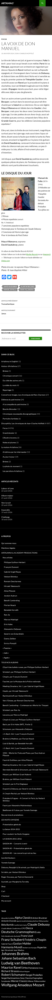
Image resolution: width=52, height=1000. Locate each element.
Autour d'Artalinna (9, 366)
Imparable (5, 510)
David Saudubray (10, 286)
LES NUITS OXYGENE (10, 820)
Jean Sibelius (19, 950)
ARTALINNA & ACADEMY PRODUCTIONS (19, 553)
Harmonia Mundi (11, 947)
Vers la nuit (6, 503)
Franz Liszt (27, 935)
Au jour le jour (9, 457)
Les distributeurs (8, 858)
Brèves (5, 371)
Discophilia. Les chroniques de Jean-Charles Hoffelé (22, 423)
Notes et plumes (9, 442)
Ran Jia (7, 615)
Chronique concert (10, 376)
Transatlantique (9, 302)
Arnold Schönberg (27, 921)
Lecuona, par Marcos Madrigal (15, 715)
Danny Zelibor (10, 638)
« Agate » (6, 658)
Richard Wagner (24, 971)
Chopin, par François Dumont (15, 677)
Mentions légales (8, 548)
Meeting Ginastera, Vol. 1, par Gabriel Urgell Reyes (23, 686)
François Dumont (11, 567)
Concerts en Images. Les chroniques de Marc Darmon (23, 395)
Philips (40, 968)
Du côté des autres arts (12, 380)
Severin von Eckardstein (14, 634)
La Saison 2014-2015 (11, 829)
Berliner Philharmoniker (41, 921)
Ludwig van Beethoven (20, 963)
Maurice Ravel (11, 967)
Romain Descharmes (12, 581)
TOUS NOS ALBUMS (9, 662)
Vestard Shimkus (11, 576)
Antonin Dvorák (8, 920)
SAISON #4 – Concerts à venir (15, 843)
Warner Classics (19, 980)
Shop (3, 886)
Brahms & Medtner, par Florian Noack (18, 739)
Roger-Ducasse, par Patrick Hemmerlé (17, 877)
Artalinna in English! (9, 361)
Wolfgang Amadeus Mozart (22, 985)
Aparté (19, 921)
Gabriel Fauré (7, 944)
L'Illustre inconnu (10, 438)
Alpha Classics (23, 917)
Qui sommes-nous (8, 543)
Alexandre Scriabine (7, 918)
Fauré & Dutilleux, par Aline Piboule (18, 760)
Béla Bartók (7, 924)
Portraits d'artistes (10, 419)
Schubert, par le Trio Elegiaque (15, 784)
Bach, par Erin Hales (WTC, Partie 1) (17, 724)
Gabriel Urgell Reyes (12, 572)
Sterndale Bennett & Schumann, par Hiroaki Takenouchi (25, 770)
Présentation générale (12, 824)
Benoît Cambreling (12, 600)
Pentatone (33, 967)
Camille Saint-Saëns (20, 925)
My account (6, 901)
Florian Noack (10, 605)
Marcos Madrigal (11, 619)
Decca (29, 928)
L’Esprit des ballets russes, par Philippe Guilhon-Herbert (26, 667)
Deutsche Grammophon (18, 932)
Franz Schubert (12, 939)
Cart (3, 891)
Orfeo (25, 967)
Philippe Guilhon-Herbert (14, 562)
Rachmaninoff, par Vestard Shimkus (17, 696)
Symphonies (6, 981)
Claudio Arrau (16, 928)
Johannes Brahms (15, 953)
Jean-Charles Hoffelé (24, 53)
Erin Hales (8, 624)
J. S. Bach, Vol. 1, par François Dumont (18, 734)
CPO (23, 928)
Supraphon (38, 978)
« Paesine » (7, 648)
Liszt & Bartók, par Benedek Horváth (18, 743)
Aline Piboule (9, 591)
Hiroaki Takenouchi (12, 586)
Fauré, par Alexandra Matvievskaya (17, 805)
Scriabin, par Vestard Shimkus (13, 872)
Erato (38, 932)
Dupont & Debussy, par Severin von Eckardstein (22, 789)
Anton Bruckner (39, 918)
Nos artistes (8, 557)
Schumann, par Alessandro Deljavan (17, 729)
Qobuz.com (5, 261)
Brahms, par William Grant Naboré (17, 779)
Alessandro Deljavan (12, 629)
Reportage (7, 390)
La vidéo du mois (9, 385)
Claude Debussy (38, 924)
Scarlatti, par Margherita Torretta (15, 882)
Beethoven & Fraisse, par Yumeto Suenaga (20, 810)
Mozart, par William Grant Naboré (17, 774)
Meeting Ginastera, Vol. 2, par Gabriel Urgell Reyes (23, 765)
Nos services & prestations (12, 815)
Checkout (5, 896)
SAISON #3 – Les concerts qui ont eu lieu (19, 853)
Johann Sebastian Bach (18, 958)
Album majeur (7, 495)
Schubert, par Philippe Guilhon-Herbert (19, 672)
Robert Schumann (13, 974)
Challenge (5, 517)
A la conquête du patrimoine (14, 404)
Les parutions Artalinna (12, 471)
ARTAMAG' (7, 3)
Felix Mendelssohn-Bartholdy (10, 936)
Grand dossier (8, 433)
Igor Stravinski (7, 950)
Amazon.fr (47, 254)
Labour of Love (7, 488)
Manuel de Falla (10, 290)
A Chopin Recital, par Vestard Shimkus (18, 793)
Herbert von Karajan (30, 948)
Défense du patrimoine (10, 399)
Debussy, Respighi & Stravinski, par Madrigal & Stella (23, 867)
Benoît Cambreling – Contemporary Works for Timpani (25, 705)
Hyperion (41, 947)
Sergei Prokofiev (34, 975)
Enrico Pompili (10, 643)
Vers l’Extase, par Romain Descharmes (18, 700)
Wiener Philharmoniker (37, 981)
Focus (4, 39)
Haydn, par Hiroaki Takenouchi (15, 691)
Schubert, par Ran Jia (11, 710)
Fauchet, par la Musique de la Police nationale (21, 681)
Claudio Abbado (6, 928)
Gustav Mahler (22, 943)
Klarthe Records (32, 254)
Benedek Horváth (11, 610)
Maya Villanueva (27, 290)
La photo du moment (11, 466)
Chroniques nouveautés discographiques (19, 414)
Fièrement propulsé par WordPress (13, 997)
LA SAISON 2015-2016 (12, 839)
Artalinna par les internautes (14, 452)
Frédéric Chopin (35, 939)
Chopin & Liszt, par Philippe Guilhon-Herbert (21, 719)
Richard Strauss (10, 971)
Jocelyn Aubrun (10, 596)
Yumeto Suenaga (8, 862)
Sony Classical (26, 978)
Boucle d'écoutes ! (10, 409)
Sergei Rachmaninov (10, 978)
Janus (8, 312)
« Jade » (6, 653)
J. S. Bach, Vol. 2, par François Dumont (18, 748)
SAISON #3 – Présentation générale (17, 848)
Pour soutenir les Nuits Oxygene (16, 834)
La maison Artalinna (9, 447)
